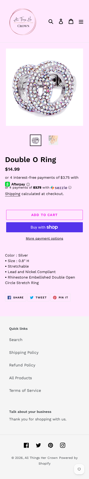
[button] (44, 187)
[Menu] (81, 21)
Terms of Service (25, 390)
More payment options (44, 238)
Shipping (12, 194)
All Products (20, 378)
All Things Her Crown (41, 458)
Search (16, 339)
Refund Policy (22, 365)
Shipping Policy (24, 352)
